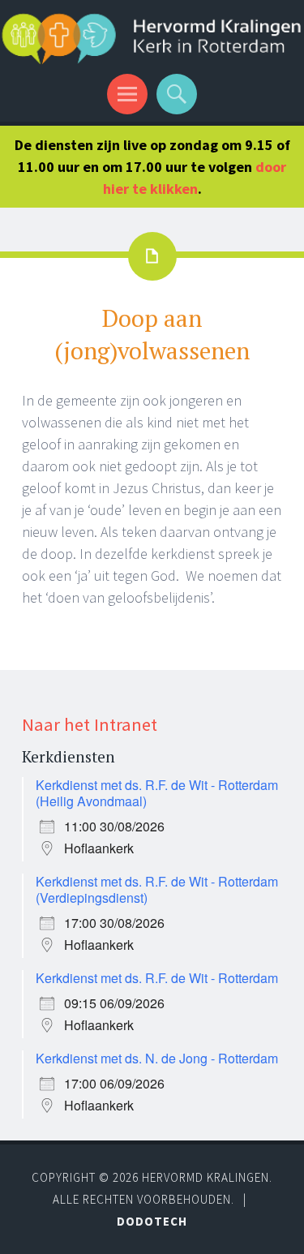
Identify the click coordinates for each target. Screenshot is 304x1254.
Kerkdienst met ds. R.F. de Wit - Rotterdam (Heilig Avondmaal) (157, 792)
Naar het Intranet (89, 724)
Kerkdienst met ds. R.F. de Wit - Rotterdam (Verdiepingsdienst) (157, 889)
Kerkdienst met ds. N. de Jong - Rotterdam (157, 1058)
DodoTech (152, 1221)
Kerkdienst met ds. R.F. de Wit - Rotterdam (157, 977)
